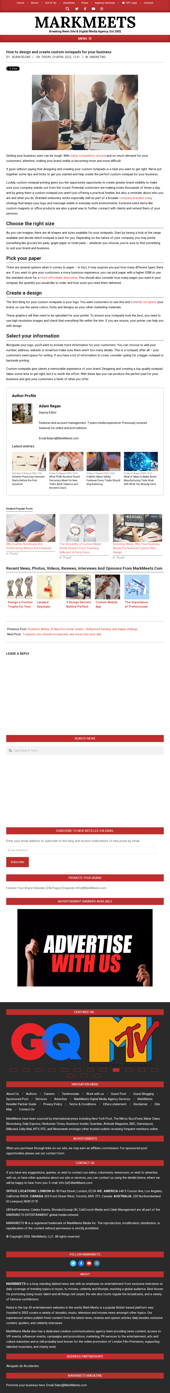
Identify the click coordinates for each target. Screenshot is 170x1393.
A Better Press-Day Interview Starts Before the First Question (28, 480)
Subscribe (17, 862)
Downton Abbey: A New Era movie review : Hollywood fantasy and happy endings (82, 629)
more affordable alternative (59, 278)
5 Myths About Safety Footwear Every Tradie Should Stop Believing (103, 480)
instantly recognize (144, 302)
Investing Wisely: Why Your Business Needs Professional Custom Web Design (136, 548)
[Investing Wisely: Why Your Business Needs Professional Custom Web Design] (137, 528)
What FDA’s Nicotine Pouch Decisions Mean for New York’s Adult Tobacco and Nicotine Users (64, 482)
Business (114, 469)
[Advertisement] (85, 791)
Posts (42, 469)
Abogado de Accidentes (22, 1366)
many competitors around (88, 156)
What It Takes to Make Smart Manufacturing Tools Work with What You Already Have (140, 480)
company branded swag (135, 198)
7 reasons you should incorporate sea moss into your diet (61, 634)
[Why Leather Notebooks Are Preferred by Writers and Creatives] (30, 528)
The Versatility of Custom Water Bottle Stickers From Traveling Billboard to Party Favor (80, 548)
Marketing (98, 57)
